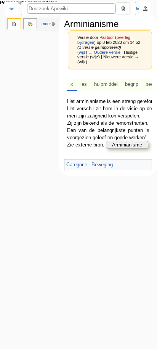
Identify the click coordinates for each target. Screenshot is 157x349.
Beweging (102, 164)
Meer (46, 23)
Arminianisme (127, 145)
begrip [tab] (131, 84)
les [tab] (83, 84)
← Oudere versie (104, 52)
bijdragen (85, 42)
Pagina (14, 25)
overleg (123, 37)
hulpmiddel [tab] (106, 84)
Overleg (30, 25)
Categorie (76, 164)
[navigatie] (11, 8)
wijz (82, 52)
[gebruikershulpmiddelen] (145, 8)
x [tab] (71, 84)
